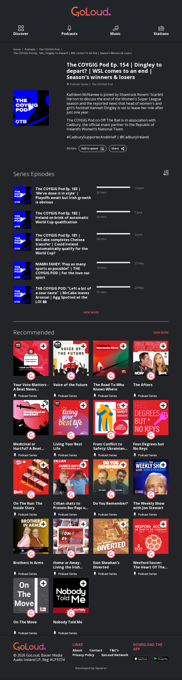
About (77, 650)
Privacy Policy (83, 655)
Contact (95, 650)
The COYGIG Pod (49, 49)
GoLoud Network (114, 655)
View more (91, 312)
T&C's (114, 650)
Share (115, 147)
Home (17, 49)
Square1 (101, 668)
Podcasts (30, 49)
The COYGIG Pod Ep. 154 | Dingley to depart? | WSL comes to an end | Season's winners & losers (72, 53)
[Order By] (166, 172)
